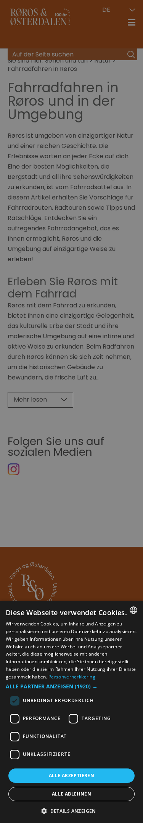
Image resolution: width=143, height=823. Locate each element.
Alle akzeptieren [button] (71, 775)
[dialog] (71, 712)
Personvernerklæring (71, 677)
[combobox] (133, 610)
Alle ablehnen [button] (71, 794)
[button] (71, 686)
